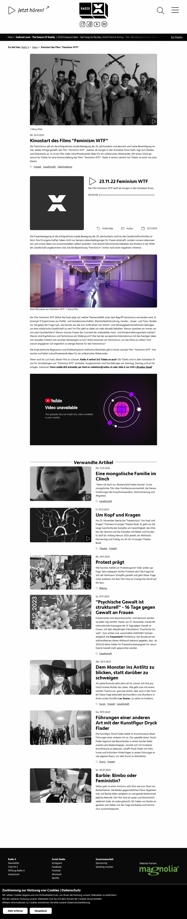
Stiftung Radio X (16, 870)
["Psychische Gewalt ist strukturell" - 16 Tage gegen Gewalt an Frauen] (60, 612)
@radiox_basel (143, 367)
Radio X (25, 47)
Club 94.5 (13, 867)
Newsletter (13, 863)
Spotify (55, 878)
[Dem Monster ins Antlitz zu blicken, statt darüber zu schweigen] (60, 677)
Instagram (57, 863)
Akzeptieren (40, 910)
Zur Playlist (176, 37)
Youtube (56, 870)
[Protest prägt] (60, 572)
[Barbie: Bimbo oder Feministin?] (60, 785)
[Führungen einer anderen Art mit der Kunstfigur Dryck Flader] (60, 727)
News (35, 47)
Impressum (13, 874)
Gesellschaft (49, 167)
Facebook (57, 867)
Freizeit (37, 167)
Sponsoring (101, 863)
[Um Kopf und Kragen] (60, 525)
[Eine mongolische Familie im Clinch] (60, 483)
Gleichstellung (65, 167)
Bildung (103, 588)
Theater (103, 548)
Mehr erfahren (15, 910)
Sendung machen (104, 867)
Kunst (102, 704)
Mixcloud (56, 874)
